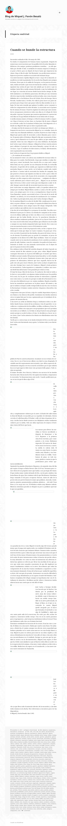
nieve (18, 781)
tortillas (43, 805)
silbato (12, 802)
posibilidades (20, 791)
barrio (43, 740)
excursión (31, 762)
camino (35, 743)
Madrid (16, 776)
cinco (31, 747)
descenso (12, 755)
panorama (13, 785)
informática (39, 769)
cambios (29, 743)
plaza (42, 790)
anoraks (37, 737)
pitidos (32, 790)
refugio (19, 797)
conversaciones (29, 750)
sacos (51, 798)
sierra (43, 800)
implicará (20, 769)
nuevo (37, 781)
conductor (49, 749)
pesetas (25, 788)
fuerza (41, 764)
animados (23, 737)
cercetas (47, 745)
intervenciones (19, 771)
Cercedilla (41, 745)
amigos (50, 735)
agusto (50, 733)
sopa (32, 802)
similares (17, 802)
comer (20, 749)
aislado (18, 735)
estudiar (19, 762)
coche (50, 747)
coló (17, 749)
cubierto (31, 752)
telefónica (31, 803)
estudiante (50, 761)
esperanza (32, 761)
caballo (53, 742)
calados (25, 743)
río (30, 798)
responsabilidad (51, 797)
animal (28, 737)
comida (25, 749)
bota (42, 742)
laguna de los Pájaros (44, 773)
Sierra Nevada (49, 800)
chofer (24, 747)
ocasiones (18, 783)
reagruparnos (17, 795)
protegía (29, 793)
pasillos (51, 785)
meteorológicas (37, 778)
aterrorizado (40, 738)
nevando (47, 779)
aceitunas (12, 733)
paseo (47, 785)
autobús (12, 740)
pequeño (44, 786)
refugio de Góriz (26, 797)
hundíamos (48, 767)
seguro (26, 800)
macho (50, 774)
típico (25, 805)
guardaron (40, 766)
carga (25, 745)
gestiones (13, 766)
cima (28, 747)
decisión (21, 754)
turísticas (29, 807)
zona (19, 810)
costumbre (37, 750)
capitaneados (19, 745)
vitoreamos (30, 809)
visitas (24, 809)
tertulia (12, 805)
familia (50, 762)
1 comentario (26, 810)
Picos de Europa (36, 788)
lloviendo (38, 774)
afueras (40, 733)
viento (17, 809)
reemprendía (13, 797)
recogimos (35, 795)
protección (24, 793)
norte (30, 781)
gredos (23, 766)
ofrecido (23, 783)
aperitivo (42, 737)
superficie (12, 803)
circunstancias (37, 747)
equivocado (48, 759)
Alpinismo (45, 730)
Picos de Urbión (45, 788)
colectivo (12, 749)
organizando (42, 783)
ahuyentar (13, 735)
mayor (20, 778)
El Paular (45, 757)
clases (46, 747)
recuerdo (45, 795)
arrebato (24, 738)
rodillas (41, 798)
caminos (39, 743)
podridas (46, 790)
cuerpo (49, 752)
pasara (43, 785)
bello (54, 740)
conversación (20, 750)
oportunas (29, 783)
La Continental (21, 773)
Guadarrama (52, 730)
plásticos (37, 790)
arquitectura (18, 738)
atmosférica (47, 738)
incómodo (32, 769)
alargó (22, 735)
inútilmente (31, 771)
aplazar (54, 737)
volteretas (39, 809)
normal (26, 781)
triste (20, 807)
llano (31, 774)
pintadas (15, 790)
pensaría (39, 786)
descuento (19, 755)
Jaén (46, 771)
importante (26, 769)
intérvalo (12, 771)
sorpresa (36, 802)
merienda (29, 778)
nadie (42, 779)
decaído (12, 754)
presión (43, 791)
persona (12, 788)
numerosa (42, 781)
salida (11, 800)
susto (17, 803)
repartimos (44, 797)
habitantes (52, 766)
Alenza (32, 735)
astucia (34, 738)
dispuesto (49, 755)
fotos (24, 764)
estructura (44, 761)
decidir (16, 754)
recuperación (52, 795)
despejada (30, 755)
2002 (41, 730)
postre (26, 791)
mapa (37, 776)
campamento (46, 743)
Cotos (42, 750)
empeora (12, 759)
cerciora (52, 745)
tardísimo (25, 803)
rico (28, 798)
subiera (41, 802)
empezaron (19, 759)
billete (11, 742)
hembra (12, 767)
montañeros (13, 779)
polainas (51, 790)
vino (21, 809)
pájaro (53, 783)
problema (17, 793)
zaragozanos (13, 810)
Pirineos (20, 790)
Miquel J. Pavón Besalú (31, 730)
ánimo (32, 737)
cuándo (12, 752)
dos (29, 757)
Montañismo (13, 731)
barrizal (47, 740)
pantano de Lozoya (21, 785)
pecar (11, 786)
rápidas (44, 793)
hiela (16, 767)
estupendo (25, 762)
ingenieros (45, 769)
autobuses (18, 740)
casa (33, 745)
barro (51, 740)
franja (28, 764)
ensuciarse (41, 759)
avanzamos (25, 740)
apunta (12, 738)
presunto (48, 791)
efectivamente (39, 757)
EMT (23, 759)
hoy (34, 767)
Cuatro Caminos (19, 752)
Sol (29, 802)
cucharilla (36, 752)
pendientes (28, 786)
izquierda (42, 771)
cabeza (12, 743)
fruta (34, 764)
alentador (27, 735)
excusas (36, 762)
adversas (27, 733)
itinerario (37, 771)
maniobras (32, 776)
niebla (14, 781)
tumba (24, 807)
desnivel (24, 755)
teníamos (53, 803)
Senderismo (21, 731)
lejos (19, 774)
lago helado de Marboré (31, 773)
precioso (31, 791)
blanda (20, 742)
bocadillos (25, 742)
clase (43, 747)
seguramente (20, 800)
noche (22, 781)
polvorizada (13, 791)
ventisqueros (48, 807)
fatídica (12, 764)
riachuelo (23, 798)
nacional (38, 779)
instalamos (52, 769)
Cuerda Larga (43, 752)
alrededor (36, 735)
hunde (43, 767)
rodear (36, 798)
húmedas (38, 767)
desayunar (26, 754)
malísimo (21, 776)
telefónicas (38, 803)
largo (16, 774)
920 (40, 731)
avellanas (30, 740)
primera (53, 791)
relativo (33, 797)
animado (18, 737)
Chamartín (19, 747)
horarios (24, 767)
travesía (12, 807)
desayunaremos (34, 754)
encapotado (28, 759)
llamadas (26, 774)
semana (31, 800)
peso (29, 788)
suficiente (52, 802)
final (16, 764)
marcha (46, 776)
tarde (21, 803)
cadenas (17, 743)
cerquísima (13, 747)
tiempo (17, 805)
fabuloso (41, 762)
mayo (16, 778)
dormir (26, 757)
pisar (29, 790)
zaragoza (49, 809)
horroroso (30, 767)
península (34, 786)
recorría (40, 795)
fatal (54, 762)
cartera (29, 745)
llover (34, 774)
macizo (12, 776)
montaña (53, 778)
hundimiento (13, 769)
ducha (32, 757)
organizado (35, 783)
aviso (35, 740)
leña (22, 774)
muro (34, 779)
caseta (37, 745)
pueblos (34, 793)
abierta (43, 731)
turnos (34, 807)
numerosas (49, 781)
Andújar (54, 735)
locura (43, 774)
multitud (30, 779)
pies (11, 790)
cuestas (54, 752)
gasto (50, 764)
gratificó (18, 766)
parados (29, 785)
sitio (21, 802)
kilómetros (13, 773)
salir (15, 800)
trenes (17, 807)
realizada (24, 795)
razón (11, 795)
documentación (19, 757)
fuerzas (46, 764)
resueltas (12, 798)
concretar (43, 749)
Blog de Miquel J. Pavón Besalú (23, 16)
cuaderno (50, 750)
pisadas (25, 790)
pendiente (21, 786)
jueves (50, 771)
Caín (21, 743)
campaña (52, 743)
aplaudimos (48, 737)
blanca (16, 742)
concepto (37, 749)
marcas (41, 776)
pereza (54, 786)
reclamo (29, 795)
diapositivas (36, 755)
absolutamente (50, 731)
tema (48, 803)
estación (38, 761)
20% (31, 731)
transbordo (49, 805)
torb (34, 805)
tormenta (38, 805)
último (38, 807)
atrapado (53, 738)
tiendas (21, 805)
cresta (46, 750)
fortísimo (20, 764)
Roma (48, 798)
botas (45, 742)
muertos (24, 779)
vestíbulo (12, 809)
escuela (20, 761)
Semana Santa (37, 800)
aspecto (29, 738)
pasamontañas (36, 785)
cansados (12, 745)
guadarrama (29, 766)
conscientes (13, 750)
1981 (28, 731)
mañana (27, 776)
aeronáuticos (33, 733)
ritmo (33, 798)
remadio (38, 797)
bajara (39, 740)
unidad (42, 807)
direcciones (43, 755)
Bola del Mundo (32, 742)
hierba (19, 767)
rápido (48, 793)
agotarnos (45, 733)
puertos (39, 793)
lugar (46, 774)
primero (12, 793)
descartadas (48, 754)
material (12, 778)
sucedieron (46, 802)
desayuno (41, 754)
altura (41, 735)
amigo (45, 735)
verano (54, 807)
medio (24, 778)
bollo (38, 742)
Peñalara (16, 786)
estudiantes (13, 762)
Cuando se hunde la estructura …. (32, 51)
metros (49, 778)
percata (50, 786)
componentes (31, 749)
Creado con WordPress (16, 822)
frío (31, 764)
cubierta (26, 752)
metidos (44, 778)
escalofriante (13, 761)
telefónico (44, 803)
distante (12, 757)
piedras (52, 788)
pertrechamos (19, 788)
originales (48, 783)
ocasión (12, 783)
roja (45, 798)
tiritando (29, 805)
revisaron (18, 798)
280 (37, 731)
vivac (34, 809)
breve (49, 742)
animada (12, 737)
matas (50, 776)
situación (25, 802)
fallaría (46, 762)
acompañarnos (20, 733)
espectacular (26, 761)
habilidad (46, 766)
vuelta (44, 809)
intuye (25, 771)
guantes (35, 766)
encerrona (35, 759)
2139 (34, 731)
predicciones (37, 791)
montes (20, 779)
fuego (37, 764)
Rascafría (52, 793)
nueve (33, 781)
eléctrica (50, 757)
